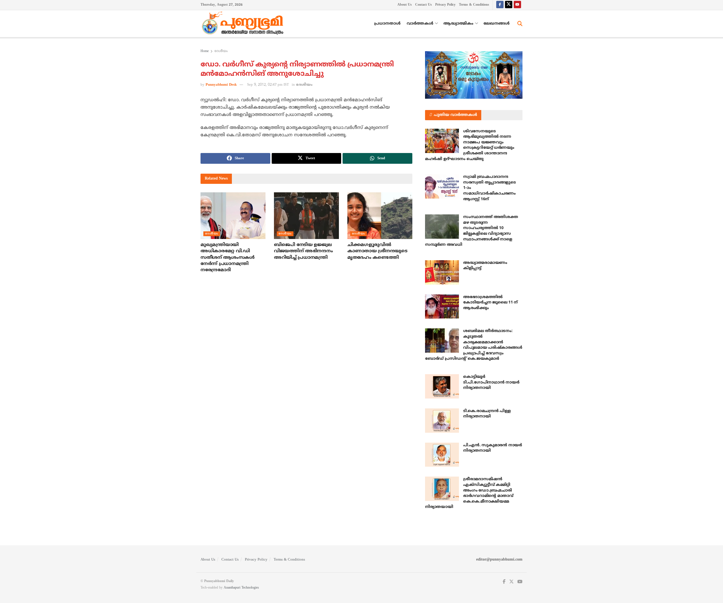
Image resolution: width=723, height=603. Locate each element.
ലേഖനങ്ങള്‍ (496, 23)
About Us (404, 5)
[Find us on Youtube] (517, 5)
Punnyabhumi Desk (221, 85)
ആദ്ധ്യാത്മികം (458, 23)
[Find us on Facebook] (500, 5)
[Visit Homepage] (244, 23)
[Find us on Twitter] (508, 5)
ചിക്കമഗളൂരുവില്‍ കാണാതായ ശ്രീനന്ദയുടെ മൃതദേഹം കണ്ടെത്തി (377, 251)
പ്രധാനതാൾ (387, 23)
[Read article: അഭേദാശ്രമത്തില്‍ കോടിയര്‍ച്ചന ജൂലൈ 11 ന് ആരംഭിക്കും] (442, 306)
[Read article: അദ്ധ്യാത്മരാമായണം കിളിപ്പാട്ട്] (442, 272)
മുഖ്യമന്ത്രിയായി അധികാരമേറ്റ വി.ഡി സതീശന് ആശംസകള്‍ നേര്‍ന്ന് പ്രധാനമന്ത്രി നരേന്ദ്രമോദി (228, 257)
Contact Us (423, 5)
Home (205, 51)
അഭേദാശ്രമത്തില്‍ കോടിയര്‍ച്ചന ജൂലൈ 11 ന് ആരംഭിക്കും (490, 303)
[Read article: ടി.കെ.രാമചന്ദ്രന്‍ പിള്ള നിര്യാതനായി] (442, 420)
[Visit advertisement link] (473, 75)
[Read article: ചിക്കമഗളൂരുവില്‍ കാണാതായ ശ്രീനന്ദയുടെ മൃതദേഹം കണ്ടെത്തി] (379, 215)
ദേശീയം (221, 51)
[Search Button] (519, 23)
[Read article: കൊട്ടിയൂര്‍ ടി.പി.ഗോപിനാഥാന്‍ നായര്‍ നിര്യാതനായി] (442, 386)
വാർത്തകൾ (420, 23)
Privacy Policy (445, 5)
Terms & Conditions (474, 5)
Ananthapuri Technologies (241, 588)
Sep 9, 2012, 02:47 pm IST (268, 85)
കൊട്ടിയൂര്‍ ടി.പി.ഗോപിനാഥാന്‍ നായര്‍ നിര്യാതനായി (491, 382)
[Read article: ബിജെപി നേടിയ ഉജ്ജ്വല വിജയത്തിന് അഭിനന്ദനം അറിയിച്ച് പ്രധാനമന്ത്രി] (306, 215)
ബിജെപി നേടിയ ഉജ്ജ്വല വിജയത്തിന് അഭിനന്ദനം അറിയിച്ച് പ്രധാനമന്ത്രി (303, 251)
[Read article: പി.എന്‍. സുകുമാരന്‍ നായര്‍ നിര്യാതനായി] (442, 455)
